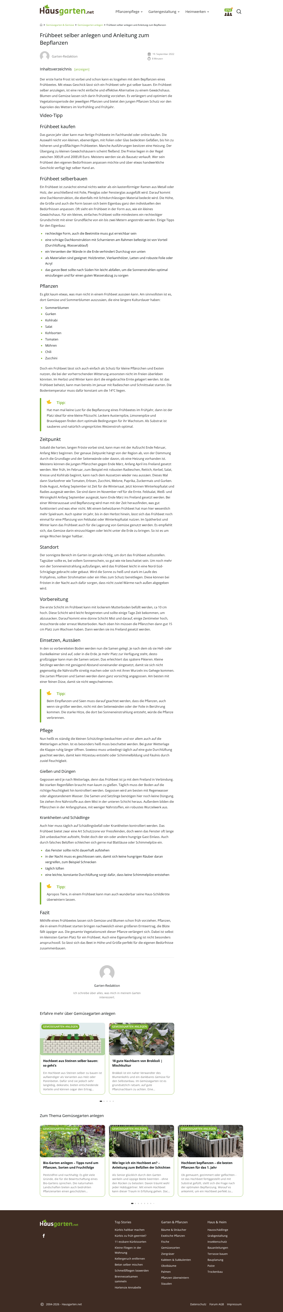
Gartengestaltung (162, 11)
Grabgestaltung (218, 1236)
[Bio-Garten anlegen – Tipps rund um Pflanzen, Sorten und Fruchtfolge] (72, 1141)
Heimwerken (195, 11)
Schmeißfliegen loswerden (132, 1270)
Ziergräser (167, 1253)
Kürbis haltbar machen (130, 1230)
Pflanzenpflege (127, 11)
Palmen (166, 1272)
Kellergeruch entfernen (130, 1258)
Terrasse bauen (218, 1253)
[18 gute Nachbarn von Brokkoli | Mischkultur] (141, 1039)
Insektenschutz (217, 1241)
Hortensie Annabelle (128, 1287)
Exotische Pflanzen (173, 1236)
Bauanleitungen (218, 1247)
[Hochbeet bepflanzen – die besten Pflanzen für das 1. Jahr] (210, 1141)
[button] (142, 11)
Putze (211, 1266)
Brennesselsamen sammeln (126, 1279)
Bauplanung (215, 1260)
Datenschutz (198, 1304)
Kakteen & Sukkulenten (176, 1260)
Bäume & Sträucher (173, 1230)
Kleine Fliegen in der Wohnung (128, 1250)
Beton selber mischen (129, 1264)
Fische (165, 1241)
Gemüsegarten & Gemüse (60, 25)
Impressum (234, 1304)
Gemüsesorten (170, 1247)
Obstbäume (168, 1266)
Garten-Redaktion (65, 56)
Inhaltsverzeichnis (64, 69)
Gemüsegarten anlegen (90, 25)
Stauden (166, 1283)
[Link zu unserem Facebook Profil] (44, 1236)
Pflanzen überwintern (175, 1277)
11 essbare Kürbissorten (130, 1241)
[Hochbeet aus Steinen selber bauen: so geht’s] (72, 1039)
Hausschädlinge (218, 1230)
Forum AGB (216, 1304)
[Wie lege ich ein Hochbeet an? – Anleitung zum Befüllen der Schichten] (141, 1141)
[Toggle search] (238, 11)
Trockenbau (215, 1272)
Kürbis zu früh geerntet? (130, 1236)
